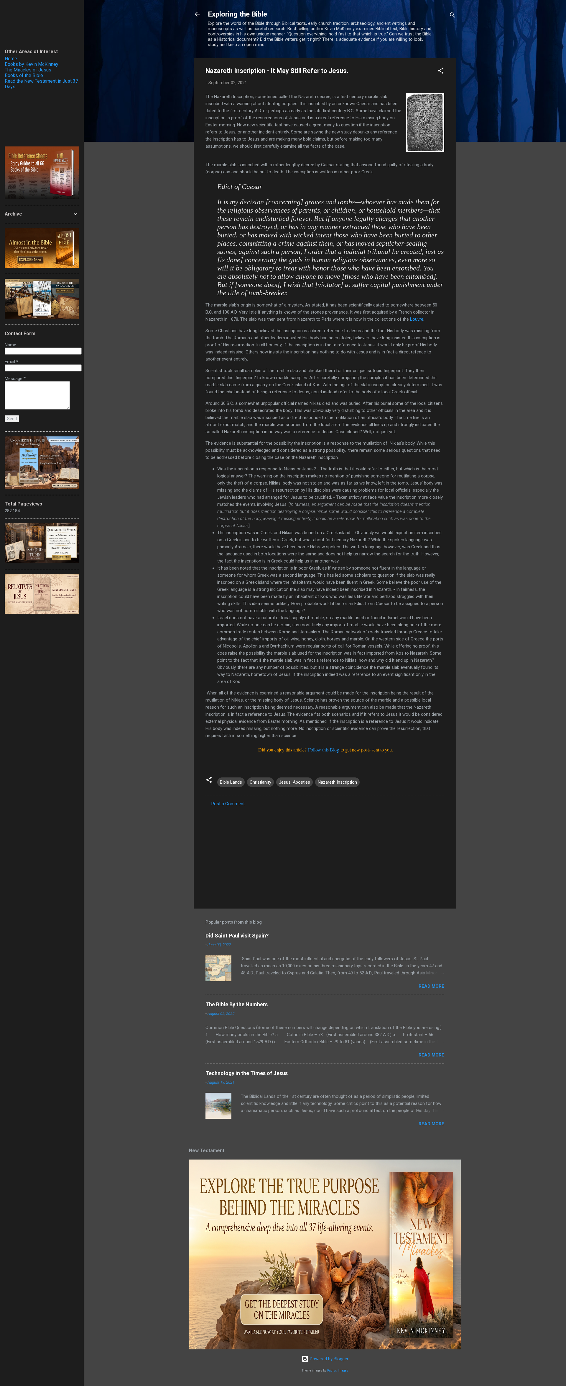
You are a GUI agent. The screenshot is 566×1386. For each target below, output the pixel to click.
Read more (431, 986)
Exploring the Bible (237, 14)
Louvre (416, 319)
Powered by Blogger (328, 1358)
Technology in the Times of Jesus (246, 1073)
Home (11, 58)
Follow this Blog (323, 749)
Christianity (260, 782)
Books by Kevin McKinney (31, 64)
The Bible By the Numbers (236, 1004)
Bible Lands (231, 782)
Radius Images (337, 1370)
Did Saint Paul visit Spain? (237, 935)
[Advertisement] (324, 853)
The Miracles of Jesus (28, 70)
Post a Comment (228, 803)
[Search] (452, 16)
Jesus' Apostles (294, 782)
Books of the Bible (24, 75)
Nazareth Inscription (337, 782)
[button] (440, 71)
